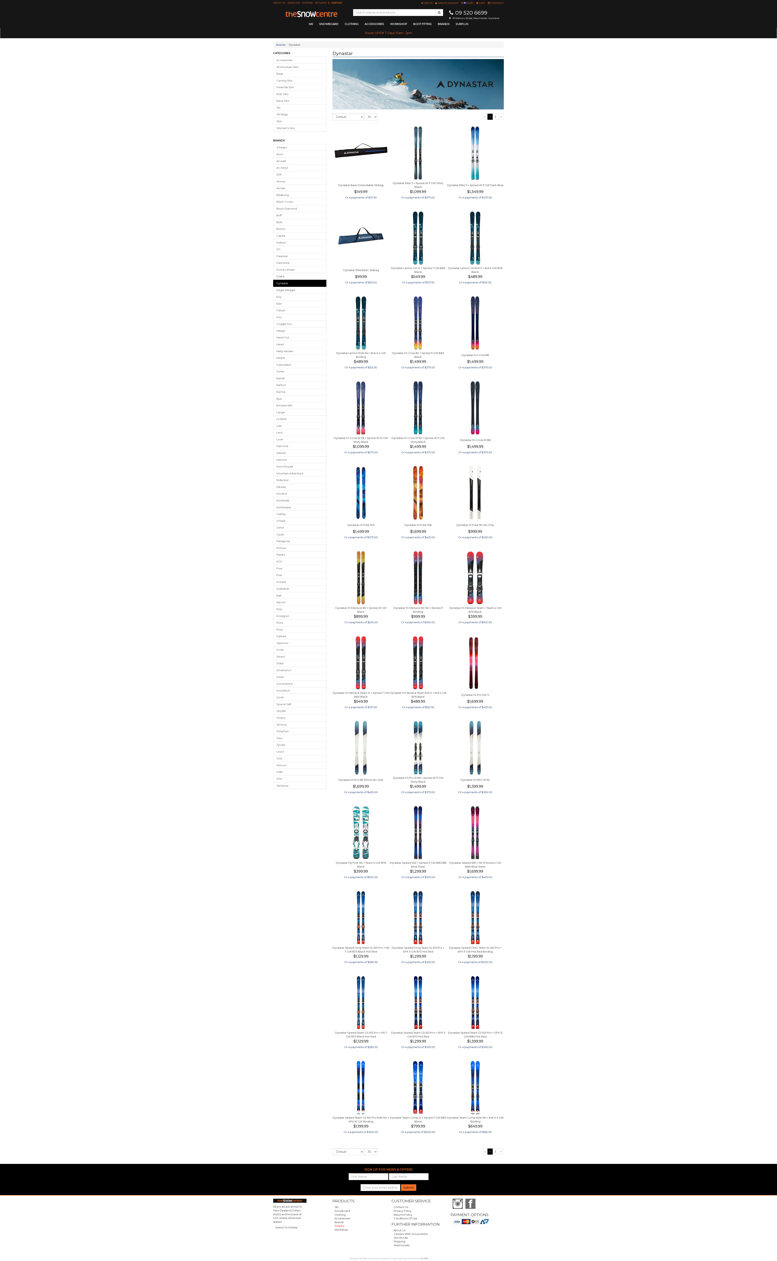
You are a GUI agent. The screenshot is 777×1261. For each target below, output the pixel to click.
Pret (279, 575)
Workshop (398, 23)
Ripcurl (281, 602)
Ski (278, 107)
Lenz (279, 432)
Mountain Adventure (289, 473)
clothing (352, 23)
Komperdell (284, 405)
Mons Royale (284, 466)
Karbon (281, 385)
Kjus (279, 398)
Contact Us (401, 1207)
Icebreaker (283, 364)
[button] (427, 3)
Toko (279, 738)
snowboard (329, 23)
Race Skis (282, 100)
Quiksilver (282, 588)
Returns (320, 2)
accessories (374, 23)
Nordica (281, 493)
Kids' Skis (282, 94)
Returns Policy (403, 1214)
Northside (282, 500)
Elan (279, 303)
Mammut (282, 446)
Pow (279, 568)
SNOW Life (293, 2)
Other (280, 527)
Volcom (281, 765)
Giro (279, 317)
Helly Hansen (284, 351)
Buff (279, 215)
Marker (281, 453)
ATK (278, 174)
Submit (408, 1187)
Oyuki (280, 534)
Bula (279, 222)
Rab (279, 595)
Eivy (278, 296)
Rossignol (282, 616)
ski (311, 23)
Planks (280, 554)
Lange (280, 412)
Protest (281, 582)
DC (278, 249)
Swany (280, 717)
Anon (279, 154)
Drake (280, 276)
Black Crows (284, 201)
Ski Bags (282, 114)
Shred (280, 656)
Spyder (281, 710)
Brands (444, 23)
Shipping (307, 2)
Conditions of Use (405, 1218)
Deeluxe (282, 256)
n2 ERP (424, 1258)
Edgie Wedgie (285, 290)
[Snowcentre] (311, 14)
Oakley (281, 514)
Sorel (279, 697)
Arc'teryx (282, 167)
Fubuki (280, 310)
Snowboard (342, 1210)
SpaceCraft (283, 704)
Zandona (282, 785)
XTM (279, 778)
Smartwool (283, 670)
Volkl (279, 772)
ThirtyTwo (282, 731)
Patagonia (283, 541)
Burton (281, 228)
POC (279, 561)
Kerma (280, 391)
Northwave (283, 507)
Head (280, 344)
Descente (283, 262)
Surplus (462, 23)
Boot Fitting (422, 23)
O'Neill (280, 520)
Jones (280, 371)
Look (279, 439)
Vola (279, 758)
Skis (279, 121)
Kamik (280, 378)
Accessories (284, 60)
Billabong (282, 195)
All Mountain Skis (287, 67)
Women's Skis (285, 128)
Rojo (279, 609)
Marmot (281, 459)
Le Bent (281, 419)
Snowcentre (284, 683)
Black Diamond (286, 208)
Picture (281, 548)
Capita (280, 235)
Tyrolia (280, 744)
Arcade (281, 161)
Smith (280, 677)
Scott (280, 649)
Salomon (282, 643)
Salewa (281, 636)
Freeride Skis (285, 87)
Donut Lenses (285, 269)
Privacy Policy (403, 1210)
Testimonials (402, 1245)
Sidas (279, 663)
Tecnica (281, 724)
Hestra (280, 357)
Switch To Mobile (286, 1227)
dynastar (282, 283)
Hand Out (282, 337)
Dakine (281, 242)
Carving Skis (284, 80)
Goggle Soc (284, 323)
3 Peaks (281, 147)
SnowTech (283, 690)
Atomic (281, 181)
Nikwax (281, 487)
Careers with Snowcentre (411, 1234)
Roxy (279, 629)
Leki (279, 425)
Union (280, 751)
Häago (280, 330)
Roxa (279, 622)
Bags (279, 73)
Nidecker (282, 480)
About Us (279, 2)
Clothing (340, 1214)
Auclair (280, 188)
